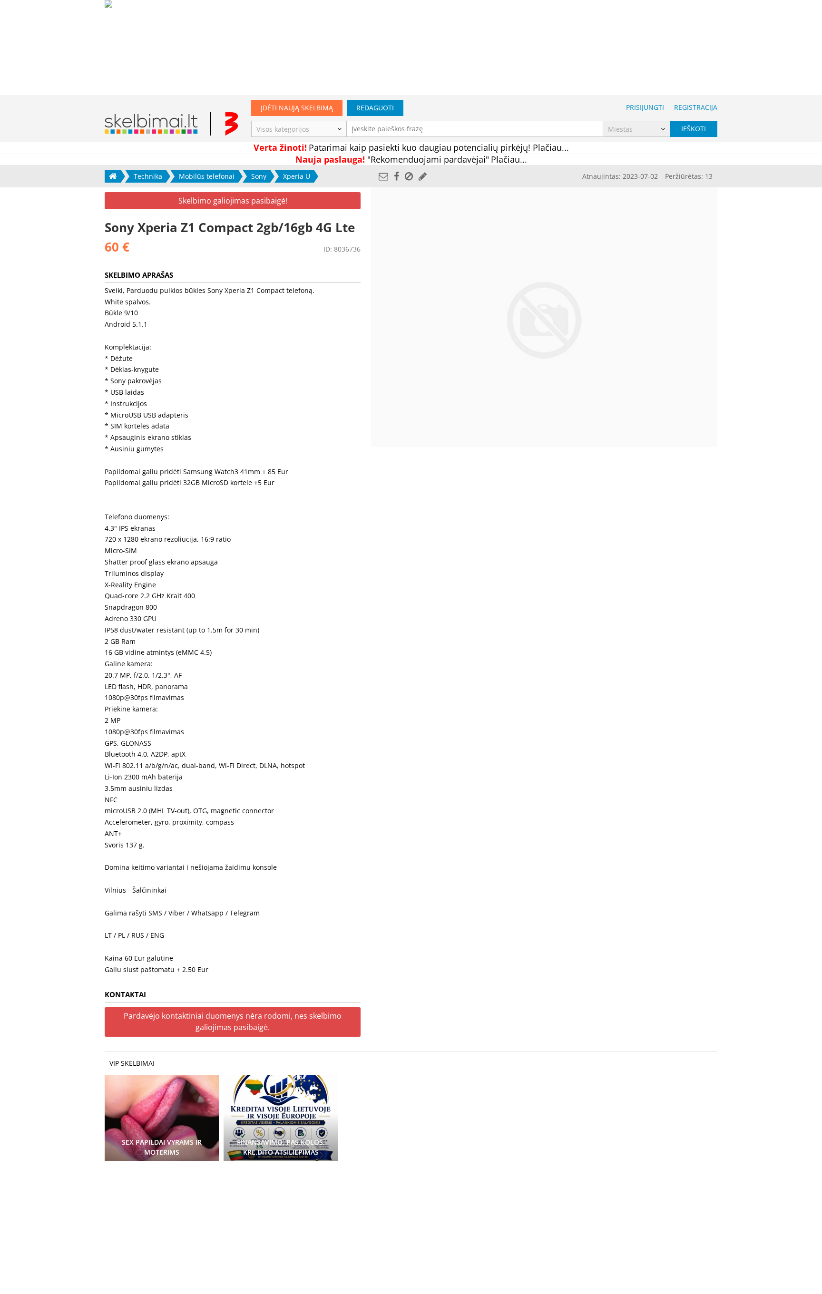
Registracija (695, 107)
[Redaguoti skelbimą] (423, 176)
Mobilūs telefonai (207, 176)
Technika (148, 176)
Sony (258, 176)
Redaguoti (375, 107)
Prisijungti (645, 107)
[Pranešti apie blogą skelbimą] (409, 176)
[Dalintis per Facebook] (396, 176)
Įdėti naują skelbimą (297, 107)
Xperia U (296, 176)
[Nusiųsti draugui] (383, 176)
